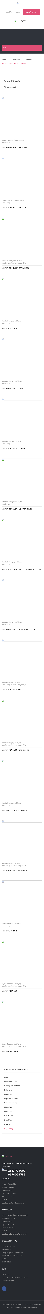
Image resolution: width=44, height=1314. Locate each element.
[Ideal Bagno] (22, 4)
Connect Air (6, 140)
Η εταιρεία (5, 1274)
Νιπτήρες (29, 60)
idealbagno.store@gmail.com (13, 1203)
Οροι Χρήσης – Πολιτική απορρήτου (15, 1277)
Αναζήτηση (31, 12)
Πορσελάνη (16, 60)
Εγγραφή (23, 21)
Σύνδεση (24, 23)
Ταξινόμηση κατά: (10, 87)
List (9, 72)
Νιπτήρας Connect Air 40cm (14, 148)
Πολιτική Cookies (8, 1281)
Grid (5, 72)
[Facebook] (4, 1288)
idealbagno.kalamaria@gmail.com (14, 1234)
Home (4, 60)
